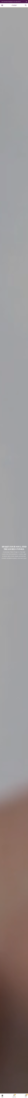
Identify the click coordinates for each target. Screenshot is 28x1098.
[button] (2, 5)
